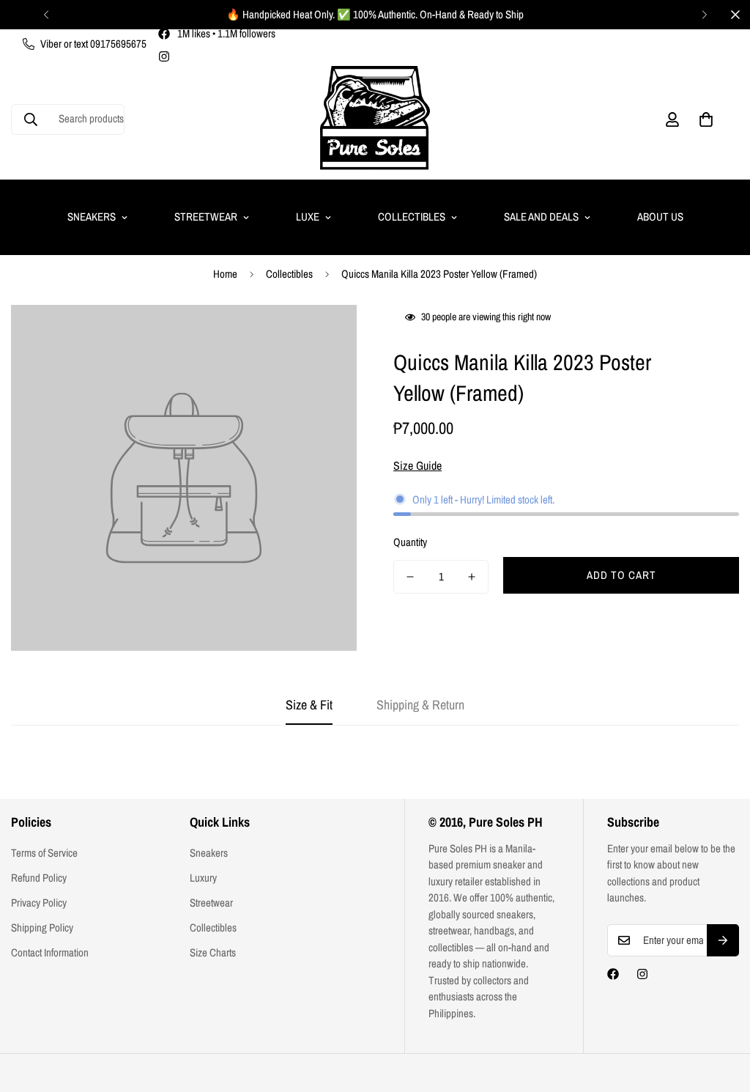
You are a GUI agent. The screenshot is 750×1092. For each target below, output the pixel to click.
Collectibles (411, 216)
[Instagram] (164, 56)
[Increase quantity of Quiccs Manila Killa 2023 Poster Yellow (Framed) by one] (472, 577)
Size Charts (213, 952)
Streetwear (205, 216)
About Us (660, 216)
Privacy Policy (39, 902)
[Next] (704, 14)
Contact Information (50, 952)
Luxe (307, 216)
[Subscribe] (723, 940)
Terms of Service (44, 852)
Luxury (203, 877)
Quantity (410, 542)
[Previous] (45, 14)
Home (225, 273)
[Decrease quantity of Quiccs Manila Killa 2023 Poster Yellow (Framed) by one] (410, 577)
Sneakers (91, 216)
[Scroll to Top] (721, 1012)
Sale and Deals (541, 216)
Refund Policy (39, 877)
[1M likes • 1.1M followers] (613, 974)
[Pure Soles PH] (375, 119)
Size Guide (417, 465)
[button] (706, 119)
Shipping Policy (42, 927)
